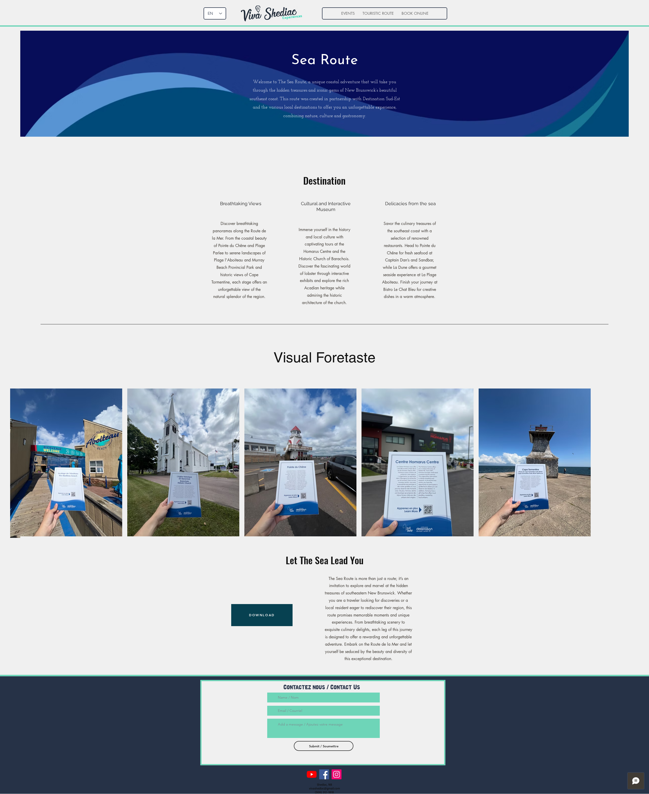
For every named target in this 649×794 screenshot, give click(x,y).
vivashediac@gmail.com (324, 788)
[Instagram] (336, 774)
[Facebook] (324, 774)
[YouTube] (312, 774)
